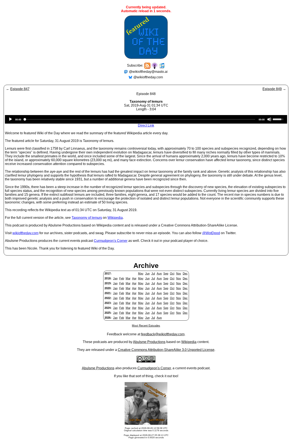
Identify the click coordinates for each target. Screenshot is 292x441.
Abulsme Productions (149, 342)
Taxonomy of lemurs (87, 217)
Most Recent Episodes (146, 325)
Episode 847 (19, 89)
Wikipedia (115, 217)
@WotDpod (211, 233)
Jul (153, 273)
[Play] (10, 119)
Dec (185, 273)
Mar (128, 278)
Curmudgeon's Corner (110, 240)
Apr (134, 278)
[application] (146, 119)
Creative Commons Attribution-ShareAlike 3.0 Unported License (166, 350)
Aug (159, 273)
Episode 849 (272, 89)
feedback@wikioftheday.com (162, 334)
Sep (165, 273)
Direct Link (146, 125)
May (140, 273)
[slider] (279, 119)
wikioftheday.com (25, 233)
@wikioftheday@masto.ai (148, 71)
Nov (178, 273)
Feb (121, 278)
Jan (115, 278)
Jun (147, 273)
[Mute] (269, 119)
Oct (172, 273)
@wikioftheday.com (148, 77)
